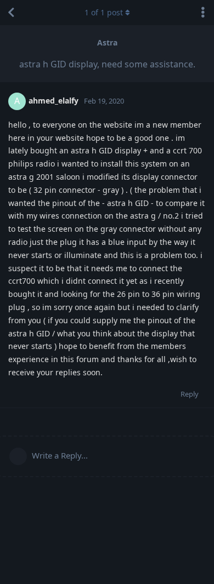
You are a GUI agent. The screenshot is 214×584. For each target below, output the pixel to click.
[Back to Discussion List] (11, 12)
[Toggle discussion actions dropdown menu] (203, 12)
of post (104, 12)
